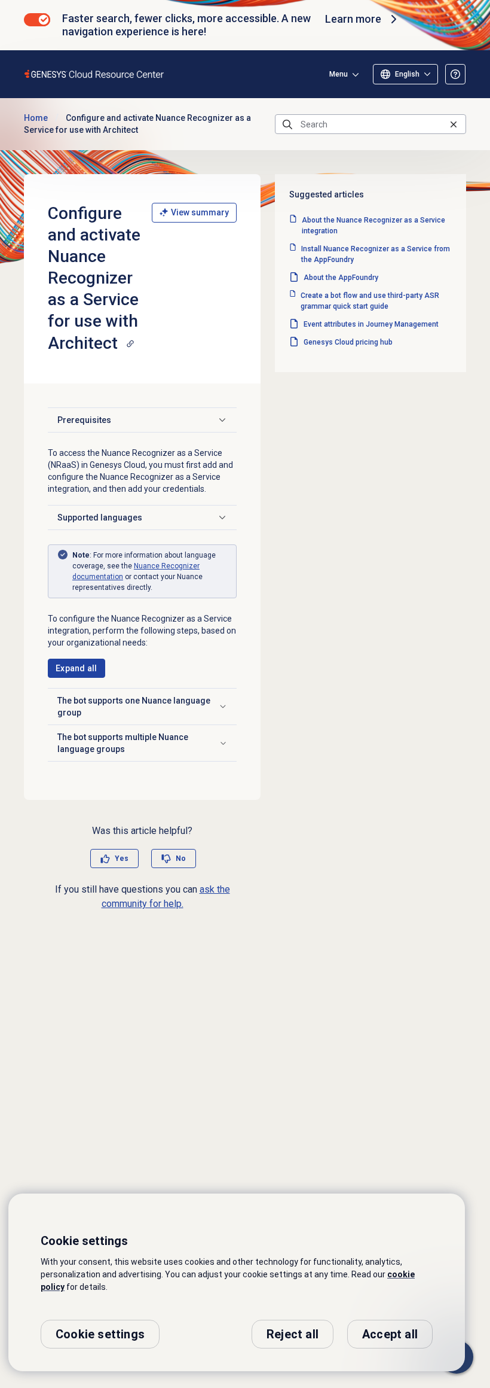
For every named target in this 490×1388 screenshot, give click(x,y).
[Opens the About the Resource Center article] (455, 74)
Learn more (353, 19)
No (181, 858)
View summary (200, 212)
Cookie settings (100, 1334)
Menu (338, 74)
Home (36, 118)
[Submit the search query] (287, 124)
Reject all (292, 1334)
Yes (121, 858)
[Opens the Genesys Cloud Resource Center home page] (94, 73)
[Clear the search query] (453, 124)
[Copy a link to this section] (130, 343)
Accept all (390, 1334)
